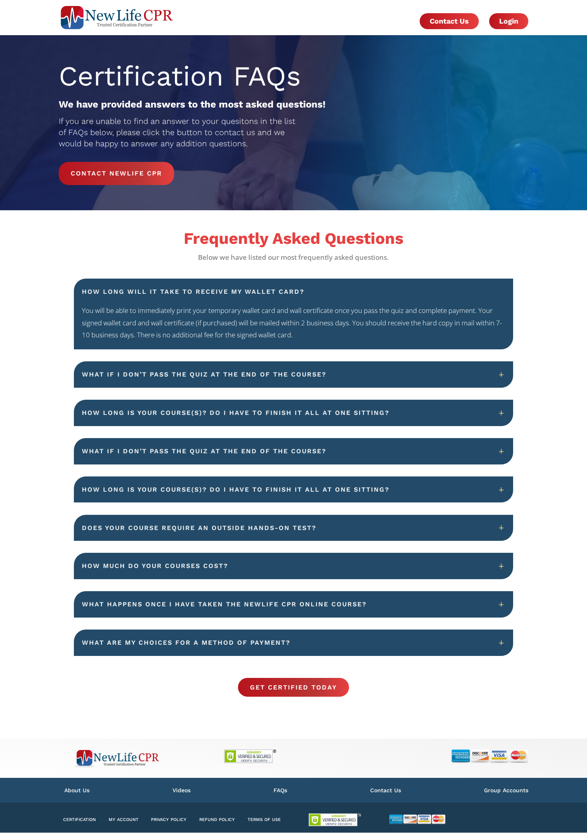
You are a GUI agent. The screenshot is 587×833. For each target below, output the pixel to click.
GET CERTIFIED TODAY (293, 687)
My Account (124, 819)
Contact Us (449, 21)
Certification (79, 819)
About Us (76, 790)
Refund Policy (217, 819)
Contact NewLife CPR (116, 173)
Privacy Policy (168, 819)
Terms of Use (264, 819)
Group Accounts (506, 790)
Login (508, 21)
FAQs (280, 790)
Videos (181, 790)
